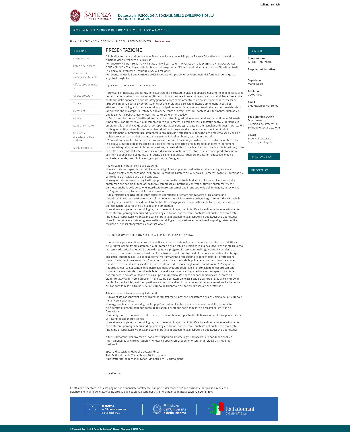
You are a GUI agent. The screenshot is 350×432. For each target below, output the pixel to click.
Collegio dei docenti (84, 66)
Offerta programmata (85, 84)
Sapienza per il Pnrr (200, 391)
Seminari (78, 103)
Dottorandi (79, 110)
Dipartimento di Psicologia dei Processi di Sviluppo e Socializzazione (120, 30)
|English (270, 4)
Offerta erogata (82, 95)
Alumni (77, 118)
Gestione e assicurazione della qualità (83, 136)
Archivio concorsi (83, 147)
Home (73, 41)
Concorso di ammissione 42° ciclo (85, 75)
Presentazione (81, 58)
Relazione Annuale (83, 125)
